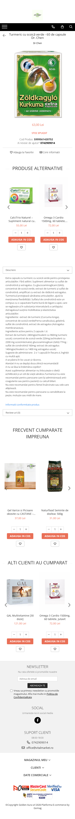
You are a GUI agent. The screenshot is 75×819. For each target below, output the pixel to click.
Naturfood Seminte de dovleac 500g (54, 512)
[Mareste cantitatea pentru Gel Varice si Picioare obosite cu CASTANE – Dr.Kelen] (26, 529)
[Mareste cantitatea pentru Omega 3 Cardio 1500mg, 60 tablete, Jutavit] (59, 233)
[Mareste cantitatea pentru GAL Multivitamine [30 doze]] (26, 635)
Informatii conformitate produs (22, 404)
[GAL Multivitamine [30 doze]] (20, 591)
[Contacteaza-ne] (53, 26)
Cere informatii (51, 152)
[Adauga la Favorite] (21, 247)
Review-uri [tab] (13, 412)
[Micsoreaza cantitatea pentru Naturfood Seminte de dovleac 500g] (49, 529)
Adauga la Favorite (23, 152)
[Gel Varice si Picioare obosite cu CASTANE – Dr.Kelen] (20, 476)
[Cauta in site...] (71, 26)
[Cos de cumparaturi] (62, 26)
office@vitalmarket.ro (39, 748)
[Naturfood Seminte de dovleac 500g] (54, 476)
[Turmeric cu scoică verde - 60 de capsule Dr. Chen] (37, 84)
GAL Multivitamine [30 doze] (20, 617)
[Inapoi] (2, 35)
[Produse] (5, 27)
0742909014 (39, 742)
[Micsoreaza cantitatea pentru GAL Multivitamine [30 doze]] (14, 635)
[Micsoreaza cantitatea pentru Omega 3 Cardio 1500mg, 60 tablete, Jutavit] (47, 233)
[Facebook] (37, 720)
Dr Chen (37, 43)
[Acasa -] (37, 15)
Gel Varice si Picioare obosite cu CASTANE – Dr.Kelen (20, 512)
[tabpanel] (37, 84)
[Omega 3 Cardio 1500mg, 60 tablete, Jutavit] (53, 195)
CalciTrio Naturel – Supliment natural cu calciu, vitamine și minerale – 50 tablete (21, 219)
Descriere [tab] (11, 270)
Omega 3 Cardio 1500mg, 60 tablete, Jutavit (54, 219)
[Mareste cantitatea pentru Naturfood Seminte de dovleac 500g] (61, 529)
